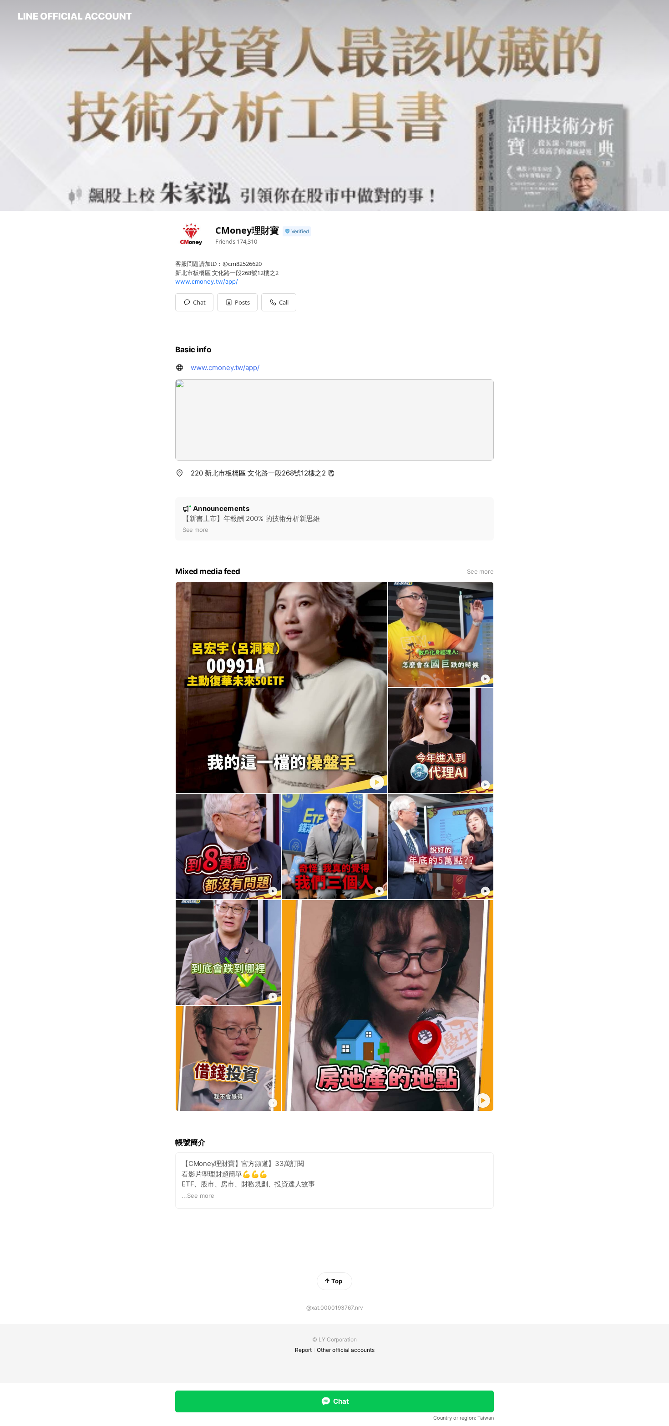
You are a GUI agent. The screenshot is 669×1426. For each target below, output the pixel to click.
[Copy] (331, 473)
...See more (198, 1195)
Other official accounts (346, 1349)
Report (303, 1349)
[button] (237, 302)
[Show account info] (297, 231)
